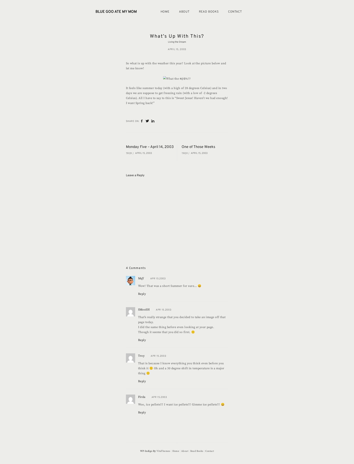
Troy (129, 153)
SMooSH (144, 309)
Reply (142, 294)
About (184, 12)
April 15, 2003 (177, 49)
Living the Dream (177, 42)
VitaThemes (163, 451)
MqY (141, 278)
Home (165, 12)
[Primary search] (254, 12)
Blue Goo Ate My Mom (116, 11)
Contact (235, 12)
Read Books (209, 12)
